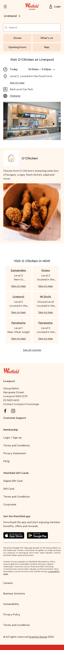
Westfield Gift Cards (16, 473)
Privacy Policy (11, 614)
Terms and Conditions (16, 445)
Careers (8, 583)
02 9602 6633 (11, 400)
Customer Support (14, 418)
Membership (10, 429)
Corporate (9, 504)
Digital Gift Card (12, 481)
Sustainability (11, 604)
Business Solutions (14, 593)
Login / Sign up (12, 437)
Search (13, 27)
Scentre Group (38, 637)
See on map (17, 82)
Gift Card (8, 489)
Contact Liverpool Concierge (21, 404)
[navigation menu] (7, 6)
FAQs (6, 461)
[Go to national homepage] (11, 370)
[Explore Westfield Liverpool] (32, 6)
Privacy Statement (14, 453)
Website (15, 96)
